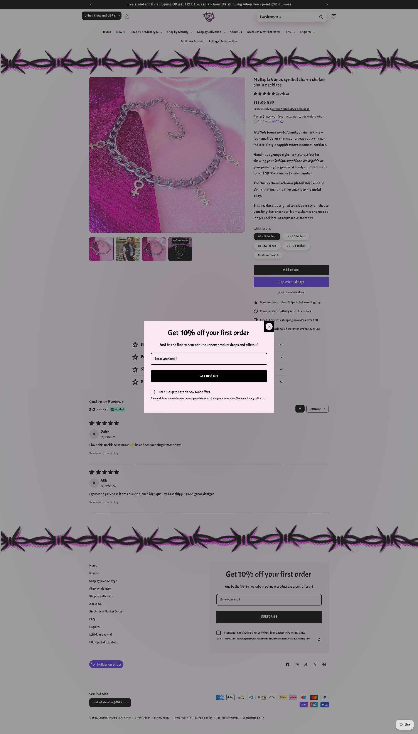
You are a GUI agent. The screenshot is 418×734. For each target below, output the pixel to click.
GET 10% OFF (209, 376)
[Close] (269, 326)
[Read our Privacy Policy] (264, 398)
